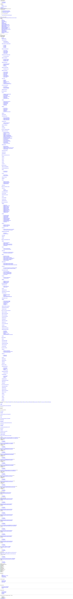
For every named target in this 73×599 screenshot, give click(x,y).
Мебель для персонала (4, 70)
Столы (3, 92)
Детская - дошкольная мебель (5, 24)
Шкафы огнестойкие (6, 211)
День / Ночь (5, 376)
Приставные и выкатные (6, 101)
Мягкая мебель (4, 337)
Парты (3, 169)
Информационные (6, 183)
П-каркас (4, 47)
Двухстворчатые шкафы (6, 301)
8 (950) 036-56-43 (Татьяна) (6, 10)
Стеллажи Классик (6, 56)
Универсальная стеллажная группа (6, 54)
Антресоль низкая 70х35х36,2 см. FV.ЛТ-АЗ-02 (6, 481)
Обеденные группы (4, 200)
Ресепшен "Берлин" (6, 59)
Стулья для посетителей (5, 316)
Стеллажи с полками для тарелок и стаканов (9, 268)
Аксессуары (3, 78)
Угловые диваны (4, 346)
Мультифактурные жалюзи (5, 380)
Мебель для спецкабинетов (5, 166)
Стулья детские (5, 141)
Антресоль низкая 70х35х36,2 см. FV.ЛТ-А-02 (6, 476)
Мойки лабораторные (6, 119)
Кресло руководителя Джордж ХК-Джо (5, 493)
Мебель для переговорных (5, 67)
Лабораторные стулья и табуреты (6, 291)
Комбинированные (6, 64)
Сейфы (3, 213)
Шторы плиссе (4, 381)
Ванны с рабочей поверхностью (7, 244)
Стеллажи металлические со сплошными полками (10, 267)
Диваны (3, 156)
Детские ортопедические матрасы (8, 351)
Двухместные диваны (4, 340)
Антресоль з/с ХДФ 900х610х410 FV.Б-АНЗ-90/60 (6, 465)
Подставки (3, 250)
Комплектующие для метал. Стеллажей (8, 229)
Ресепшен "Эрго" (5, 60)
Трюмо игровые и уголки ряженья (8, 148)
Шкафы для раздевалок (6, 205)
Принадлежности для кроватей (7, 296)
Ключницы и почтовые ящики (5, 231)
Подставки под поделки (6, 137)
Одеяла (3, 357)
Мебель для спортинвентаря (7, 135)
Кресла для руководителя (5, 313)
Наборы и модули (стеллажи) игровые (8, 147)
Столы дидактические (6, 140)
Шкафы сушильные (6, 207)
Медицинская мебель (4, 28)
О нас (2, 5)
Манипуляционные (6, 286)
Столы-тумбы (5, 274)
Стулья (3, 173)
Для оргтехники (5, 103)
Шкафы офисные (5, 210)
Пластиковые (5, 368)
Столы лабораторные (6, 117)
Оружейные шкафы (6, 215)
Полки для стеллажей (6, 256)
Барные (4, 189)
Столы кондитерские (6, 271)
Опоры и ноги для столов (5, 194)
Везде (2, 19)
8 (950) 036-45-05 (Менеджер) (6, 11)
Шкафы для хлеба (5, 282)
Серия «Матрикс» (5, 75)
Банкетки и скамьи (4, 326)
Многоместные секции (4, 320)
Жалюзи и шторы (4, 31)
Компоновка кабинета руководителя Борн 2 (6, 536)
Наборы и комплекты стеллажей (7, 136)
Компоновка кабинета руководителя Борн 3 (6, 504)
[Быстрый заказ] (1, 511)
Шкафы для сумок (6, 206)
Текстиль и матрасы (4, 30)
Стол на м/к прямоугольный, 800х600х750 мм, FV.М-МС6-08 (8, 525)
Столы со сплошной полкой (7, 273)
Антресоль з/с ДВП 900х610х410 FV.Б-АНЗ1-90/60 (6, 454)
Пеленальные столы (6, 98)
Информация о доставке (5, 575)
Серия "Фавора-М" (6, 76)
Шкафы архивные (6, 208)
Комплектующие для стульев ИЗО (8, 334)
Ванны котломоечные (6, 242)
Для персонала (5, 41)
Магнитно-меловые (6, 181)
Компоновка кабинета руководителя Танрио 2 (6, 520)
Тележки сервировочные (6, 277)
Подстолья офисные (6, 87)
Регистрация (3, 2)
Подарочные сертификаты (5, 586)
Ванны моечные (5, 243)
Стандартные (5, 367)
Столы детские (5, 139)
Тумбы (3, 162)
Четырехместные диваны (5, 343)
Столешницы (5, 86)
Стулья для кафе (4, 193)
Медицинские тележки (6, 295)
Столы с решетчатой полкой (7, 272)
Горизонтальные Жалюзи (5, 371)
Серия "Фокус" (5, 52)
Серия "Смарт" (5, 73)
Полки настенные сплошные (7, 259)
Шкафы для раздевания (6, 143)
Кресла (3, 396)
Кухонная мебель (4, 121)
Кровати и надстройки (6, 134)
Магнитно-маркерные (6, 182)
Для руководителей (6, 42)
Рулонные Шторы (4, 374)
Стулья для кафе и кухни (5, 323)
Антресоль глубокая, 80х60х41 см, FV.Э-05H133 (6, 443)
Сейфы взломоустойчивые (7, 220)
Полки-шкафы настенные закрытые (8, 263)
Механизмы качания (6, 333)
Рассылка (3, 593)
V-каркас (4, 45)
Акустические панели (6, 63)
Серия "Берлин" (5, 72)
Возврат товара (4, 581)
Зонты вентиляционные (6, 248)
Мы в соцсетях (4, 576)
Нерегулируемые (5, 175)
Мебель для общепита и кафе (5, 26)
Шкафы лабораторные (6, 118)
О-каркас (4, 46)
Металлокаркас (5, 190)
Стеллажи (3, 227)
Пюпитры (4, 82)
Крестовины (5, 331)
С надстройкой (5, 95)
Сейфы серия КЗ (5, 217)
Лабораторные (5, 97)
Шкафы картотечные (6, 209)
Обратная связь (4, 580)
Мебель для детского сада (5, 390)
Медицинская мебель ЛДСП (5, 307)
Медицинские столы (4, 284)
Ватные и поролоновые (6, 350)
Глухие (4, 65)
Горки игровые (4, 153)
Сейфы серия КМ (5, 216)
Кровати (3, 223)
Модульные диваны (4, 344)
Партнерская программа (5, 587)
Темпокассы (5, 221)
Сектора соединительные (6, 111)
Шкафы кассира (5, 212)
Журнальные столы (6, 81)
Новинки (3, 32)
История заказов (4, 592)
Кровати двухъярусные (6, 225)
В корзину (2, 439)
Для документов (5, 108)
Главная (3, 22)
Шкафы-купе (5, 110)
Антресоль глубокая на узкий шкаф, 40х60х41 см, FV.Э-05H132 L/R (9, 438)
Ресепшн (3, 126)
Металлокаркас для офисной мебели (6, 43)
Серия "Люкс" (4, 21)
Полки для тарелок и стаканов (7, 257)
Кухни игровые (5, 146)
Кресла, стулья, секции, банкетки (6, 29)
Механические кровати (6, 294)
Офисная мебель (4, 23)
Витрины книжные (6, 132)
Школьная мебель (4, 165)
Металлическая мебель (5, 27)
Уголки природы (5, 142)
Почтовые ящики (5, 233)
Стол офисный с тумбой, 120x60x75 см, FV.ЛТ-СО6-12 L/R (8, 553)
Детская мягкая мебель (5, 150)
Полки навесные (4, 114)
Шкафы (3, 106)
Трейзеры (4, 304)
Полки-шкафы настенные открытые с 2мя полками (10, 264)
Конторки (3, 178)
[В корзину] (0, 511)
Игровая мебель (4, 144)
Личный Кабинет (4, 591)
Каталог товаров (2, 36)
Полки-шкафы (4, 261)
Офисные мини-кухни (4, 89)
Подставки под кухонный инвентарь (8, 252)
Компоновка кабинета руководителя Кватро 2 (6, 541)
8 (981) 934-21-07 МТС (5, 12)
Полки (3, 254)
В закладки (3, 446)
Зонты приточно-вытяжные (7, 249)
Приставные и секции (6, 96)
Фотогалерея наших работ (5, 384)
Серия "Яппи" (5, 53)
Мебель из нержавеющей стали (6, 239)
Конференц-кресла (4, 317)
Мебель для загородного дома (6, 25)
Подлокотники (5, 332)
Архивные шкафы (6, 302)
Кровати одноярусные (6, 224)
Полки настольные (6, 260)
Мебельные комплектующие (7, 83)
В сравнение (3, 441)
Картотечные (5, 109)
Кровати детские (5, 226)
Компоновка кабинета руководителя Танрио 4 (6, 515)
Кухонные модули (6, 123)
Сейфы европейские (6, 219)
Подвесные (5, 104)
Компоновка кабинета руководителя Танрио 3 (6, 499)
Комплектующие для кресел (5, 329)
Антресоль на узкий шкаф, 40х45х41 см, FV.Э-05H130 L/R (7, 470)
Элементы (3, 163)
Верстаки (3, 236)
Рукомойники (5, 245)
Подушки (3, 353)
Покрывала (3, 361)
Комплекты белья (4, 360)
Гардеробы (3, 20)
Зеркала (4, 80)
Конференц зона (5, 94)
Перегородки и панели (4, 62)
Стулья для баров (4, 197)
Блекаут (4, 377)
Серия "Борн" (5, 50)
